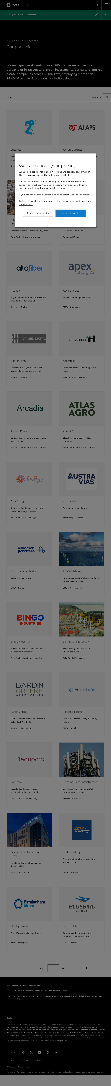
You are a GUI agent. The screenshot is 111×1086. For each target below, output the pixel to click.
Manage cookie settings (38, 213)
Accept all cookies (70, 213)
